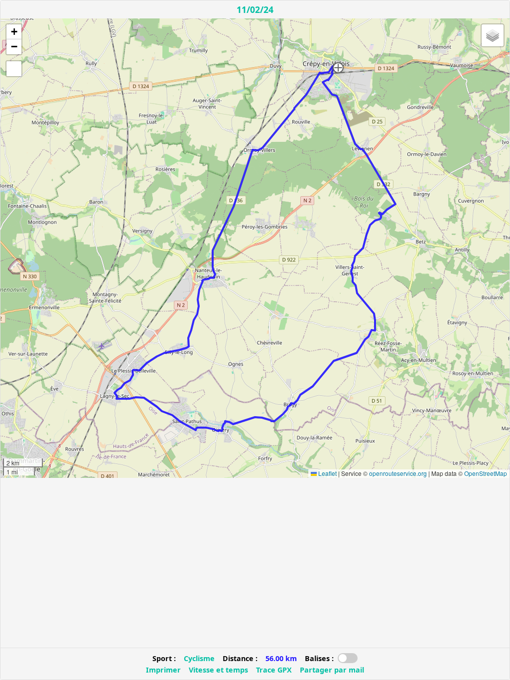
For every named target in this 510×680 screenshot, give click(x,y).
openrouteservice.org (398, 473)
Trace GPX (274, 670)
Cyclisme (199, 658)
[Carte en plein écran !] (13, 68)
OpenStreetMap (485, 473)
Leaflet (327, 473)
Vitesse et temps (218, 670)
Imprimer (163, 670)
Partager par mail (332, 670)
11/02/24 (255, 9)
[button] (338, 68)
